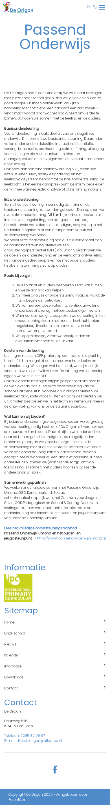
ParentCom (18, 799)
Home (9, 622)
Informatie (13, 666)
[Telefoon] (94, 7)
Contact (11, 688)
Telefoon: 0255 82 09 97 (24, 735)
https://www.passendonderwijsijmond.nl (71, 538)
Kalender (11, 655)
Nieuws (10, 644)
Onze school (14, 633)
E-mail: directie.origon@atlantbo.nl (33, 740)
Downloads (14, 677)
